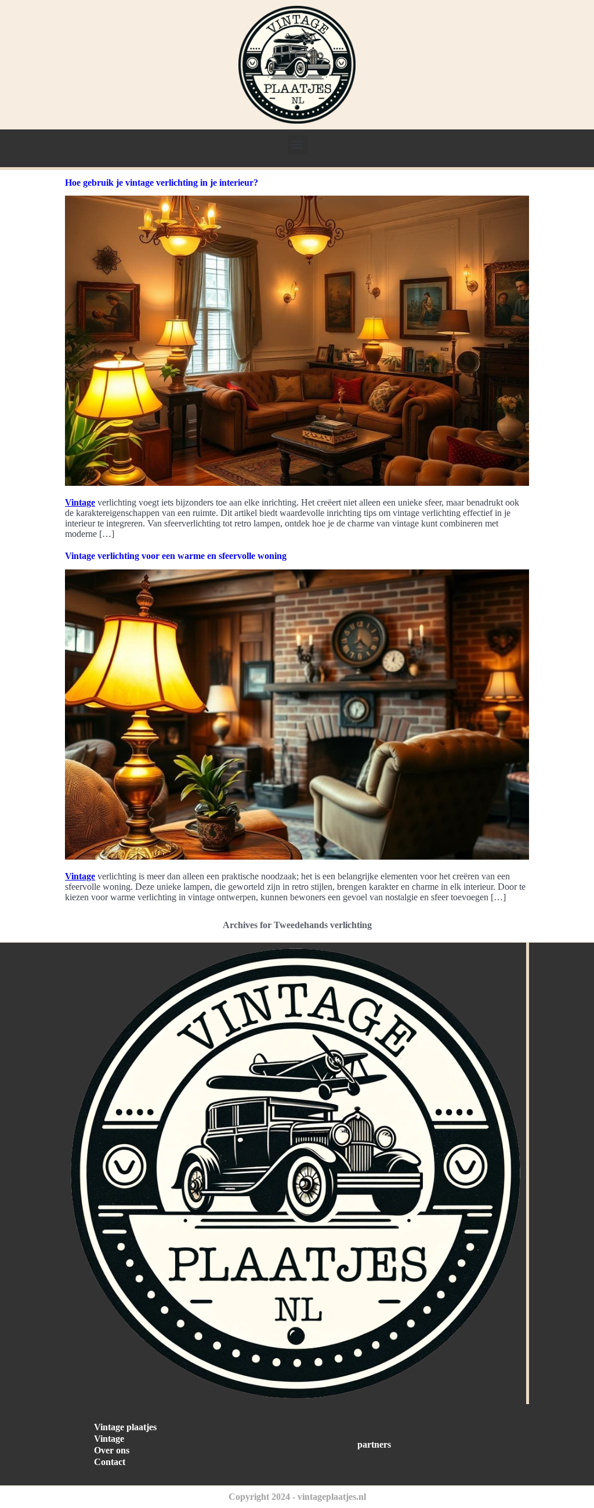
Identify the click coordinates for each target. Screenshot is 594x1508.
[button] (297, 144)
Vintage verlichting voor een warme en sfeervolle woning (176, 556)
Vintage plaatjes (125, 1427)
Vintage (80, 502)
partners (374, 1444)
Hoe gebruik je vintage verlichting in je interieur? (161, 182)
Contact (109, 1462)
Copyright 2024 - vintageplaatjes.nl (297, 1497)
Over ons (111, 1450)
